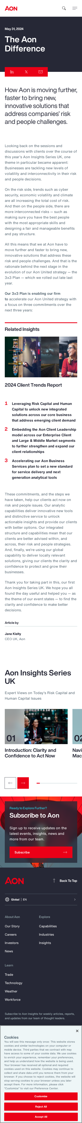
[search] (64, 8)
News (9, 951)
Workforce (12, 999)
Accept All (41, 1117)
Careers (11, 934)
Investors (12, 942)
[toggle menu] (74, 8)
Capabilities (48, 926)
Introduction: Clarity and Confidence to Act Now (30, 752)
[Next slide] (23, 783)
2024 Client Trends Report (33, 384)
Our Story (12, 926)
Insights (45, 942)
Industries (46, 934)
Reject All (41, 1107)
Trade (9, 974)
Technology (13, 982)
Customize (40, 1096)
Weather (11, 991)
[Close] (77, 1031)
